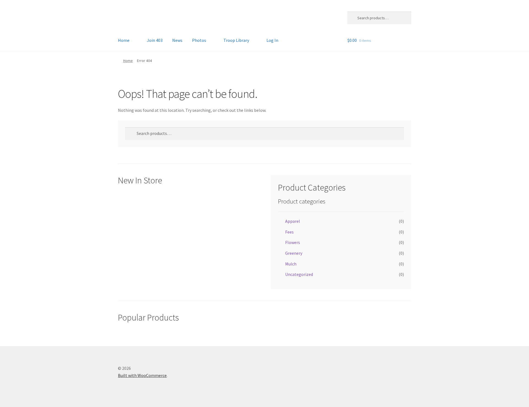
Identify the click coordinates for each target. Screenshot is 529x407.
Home (123, 40)
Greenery (293, 253)
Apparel (292, 221)
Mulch (290, 264)
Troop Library (236, 40)
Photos (199, 40)
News (177, 40)
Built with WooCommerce (142, 375)
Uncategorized (299, 274)
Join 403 (155, 40)
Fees (289, 232)
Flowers (292, 242)
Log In (272, 40)
